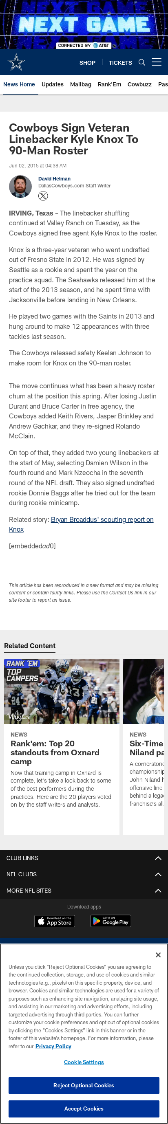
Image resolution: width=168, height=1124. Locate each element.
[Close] (158, 955)
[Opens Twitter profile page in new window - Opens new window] (43, 196)
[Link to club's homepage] (16, 58)
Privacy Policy (53, 1046)
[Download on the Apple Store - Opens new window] (54, 922)
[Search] (142, 62)
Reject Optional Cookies (83, 1085)
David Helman (54, 178)
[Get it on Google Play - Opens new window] (110, 925)
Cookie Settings (84, 1062)
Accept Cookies (84, 1108)
